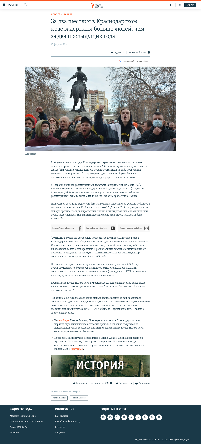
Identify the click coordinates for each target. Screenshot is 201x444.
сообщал (64, 320)
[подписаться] (159, 417)
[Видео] (171, 5)
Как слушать (61, 416)
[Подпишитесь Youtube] (124, 417)
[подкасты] (180, 5)
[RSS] (145, 417)
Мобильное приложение (23, 416)
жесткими (77, 349)
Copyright (60, 433)
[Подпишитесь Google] (103, 417)
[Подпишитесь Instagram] (138, 417)
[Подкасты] (152, 417)
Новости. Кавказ (61, 14)
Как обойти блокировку (67, 421)
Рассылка (60, 427)
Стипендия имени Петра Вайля (26, 421)
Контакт (14, 433)
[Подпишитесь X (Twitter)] (117, 417)
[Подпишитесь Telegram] (131, 417)
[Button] (118, 53)
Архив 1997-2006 (18, 427)
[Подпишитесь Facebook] (110, 417)
